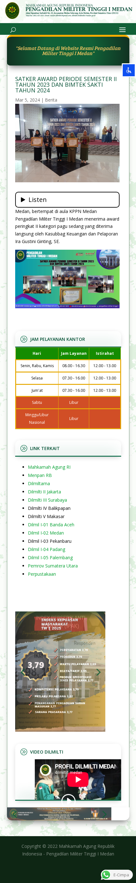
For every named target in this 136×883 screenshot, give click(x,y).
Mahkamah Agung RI (49, 467)
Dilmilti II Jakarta (44, 492)
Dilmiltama (39, 483)
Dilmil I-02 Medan (46, 533)
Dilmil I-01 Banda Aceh (51, 525)
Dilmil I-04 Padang (46, 549)
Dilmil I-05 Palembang (50, 557)
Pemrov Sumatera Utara (53, 566)
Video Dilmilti (46, 752)
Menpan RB (40, 475)
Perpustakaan (42, 574)
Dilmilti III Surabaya (47, 500)
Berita (51, 100)
